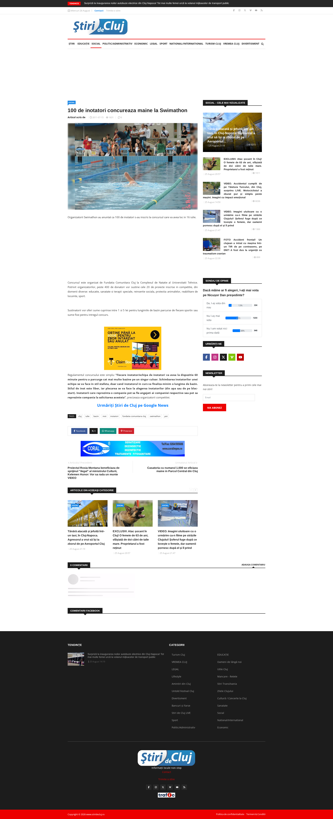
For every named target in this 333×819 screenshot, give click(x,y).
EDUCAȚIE (84, 43)
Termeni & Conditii (255, 814)
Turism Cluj (213, 43)
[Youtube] (256, 10)
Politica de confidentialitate (230, 814)
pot (166, 416)
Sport (163, 43)
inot (104, 416)
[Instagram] (239, 10)
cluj (80, 416)
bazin (96, 416)
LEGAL (153, 43)
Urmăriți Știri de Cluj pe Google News (132, 405)
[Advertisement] (133, 253)
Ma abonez (214, 407)
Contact (99, 10)
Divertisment (250, 43)
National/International (186, 43)
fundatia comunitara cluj (134, 416)
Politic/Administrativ (117, 43)
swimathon (155, 416)
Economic (141, 43)
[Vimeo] (250, 10)
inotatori (114, 416)
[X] (245, 10)
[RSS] (262, 10)
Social (96, 43)
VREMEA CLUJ (231, 43)
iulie (87, 416)
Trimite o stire (113, 10)
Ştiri (72, 43)
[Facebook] (234, 10)
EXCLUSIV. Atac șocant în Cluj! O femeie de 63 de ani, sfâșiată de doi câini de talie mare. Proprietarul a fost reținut (131, 539)
